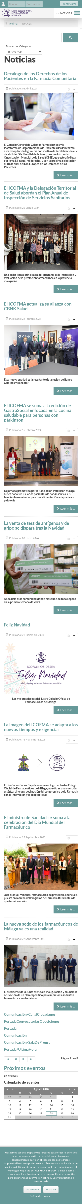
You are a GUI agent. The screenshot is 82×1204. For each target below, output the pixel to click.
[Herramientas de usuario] (72, 90)
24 (9, 1113)
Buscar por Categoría (18, 46)
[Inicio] (8, 1059)
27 (40, 1113)
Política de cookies (40, 1196)
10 (9, 1105)
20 (40, 1109)
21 (51, 1109)
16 (72, 1105)
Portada (10, 1028)
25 (20, 1113)
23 (72, 1109)
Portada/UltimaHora (20, 1049)
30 (72, 1113)
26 (30, 1113)
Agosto (38, 1089)
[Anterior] (16, 1059)
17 (9, 1109)
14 (51, 1105)
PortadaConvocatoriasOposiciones (32, 1021)
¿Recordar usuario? (49, 4)
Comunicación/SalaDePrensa (27, 1042)
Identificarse (69, 4)
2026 (46, 1089)
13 (40, 1105)
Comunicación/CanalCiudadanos (30, 1014)
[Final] (31, 1059)
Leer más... (67, 175)
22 (62, 1109)
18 (20, 1109)
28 (51, 1113)
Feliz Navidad (17, 625)
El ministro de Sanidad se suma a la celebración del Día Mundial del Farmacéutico (37, 823)
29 (62, 1113)
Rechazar (51, 1189)
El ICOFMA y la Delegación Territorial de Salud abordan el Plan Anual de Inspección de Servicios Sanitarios (40, 193)
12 (30, 1105)
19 (30, 1109)
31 (9, 1117)
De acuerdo (32, 1189)
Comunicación (15, 1035)
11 (20, 1105)
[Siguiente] (23, 1059)
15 (62, 1105)
